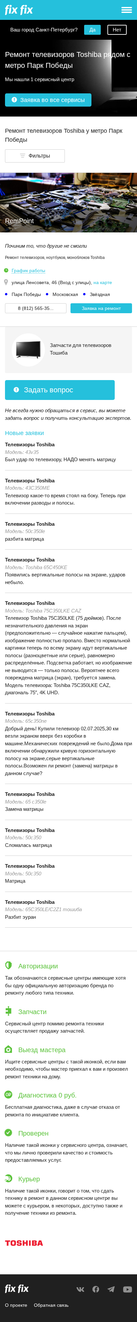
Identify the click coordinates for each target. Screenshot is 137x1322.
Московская (65, 294)
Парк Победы (26, 294)
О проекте (16, 1305)
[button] (35, 156)
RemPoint (19, 220)
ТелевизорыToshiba (30, 444)
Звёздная (100, 294)
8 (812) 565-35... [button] (36, 308)
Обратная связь (51, 1305)
